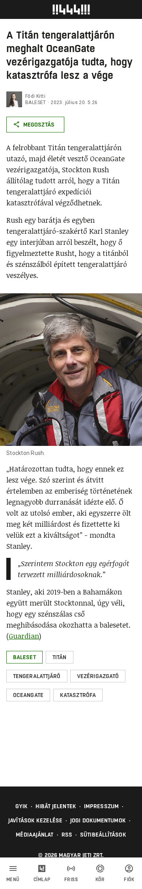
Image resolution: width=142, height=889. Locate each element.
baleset (35, 102)
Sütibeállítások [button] (103, 834)
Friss (71, 879)
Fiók (129, 879)
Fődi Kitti (35, 96)
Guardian (24, 636)
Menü (13, 879)
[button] (24, 657)
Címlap (42, 879)
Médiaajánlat (34, 834)
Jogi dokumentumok (98, 820)
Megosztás (38, 124)
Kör (100, 879)
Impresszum (101, 806)
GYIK (21, 806)
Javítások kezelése (35, 820)
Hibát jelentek (56, 806)
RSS (67, 834)
